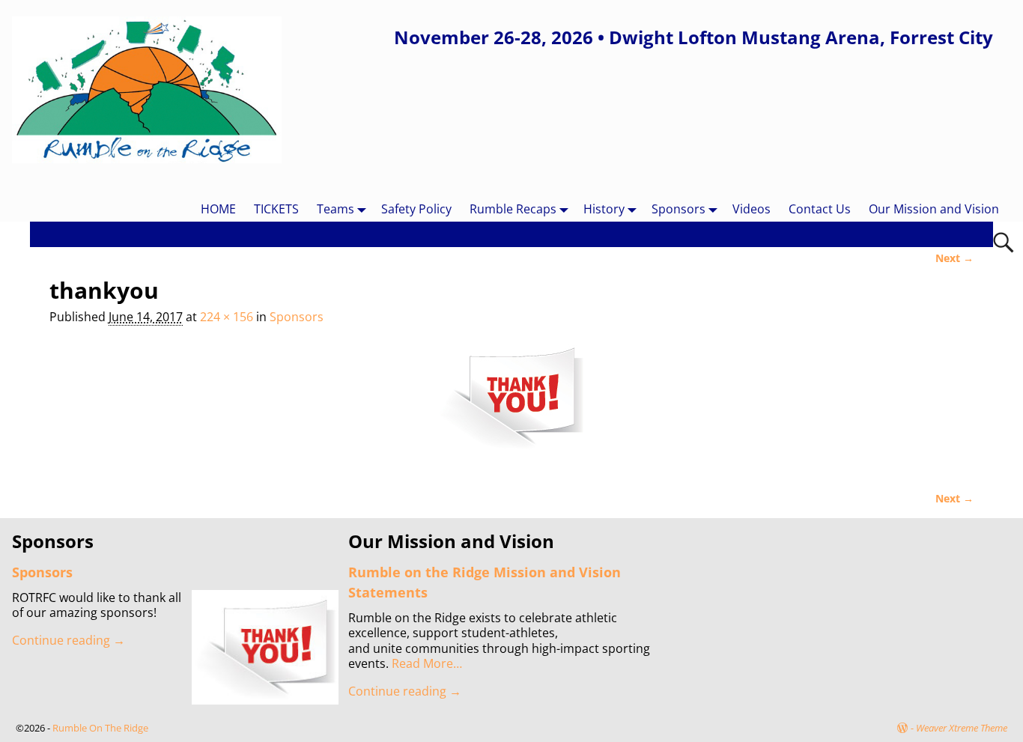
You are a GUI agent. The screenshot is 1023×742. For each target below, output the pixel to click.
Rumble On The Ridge (100, 728)
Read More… (427, 663)
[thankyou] (511, 405)
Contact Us (820, 209)
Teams (335, 209)
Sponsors (678, 209)
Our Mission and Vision (934, 209)
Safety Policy (416, 209)
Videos (751, 209)
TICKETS (276, 209)
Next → (954, 258)
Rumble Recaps (513, 209)
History (604, 209)
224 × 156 (226, 316)
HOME (218, 209)
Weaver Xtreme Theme (961, 728)
